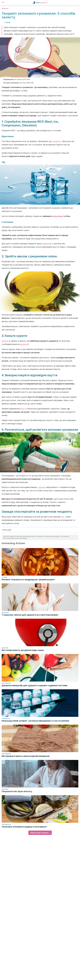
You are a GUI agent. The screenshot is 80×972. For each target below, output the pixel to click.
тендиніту (56, 141)
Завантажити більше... (40, 833)
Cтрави (4, 577)
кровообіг (24, 344)
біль (62, 517)
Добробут (5, 8)
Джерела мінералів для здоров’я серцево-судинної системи (34, 685)
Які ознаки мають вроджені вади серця (23, 650)
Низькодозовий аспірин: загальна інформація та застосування (35, 721)
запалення (58, 216)
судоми (41, 487)
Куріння (5, 341)
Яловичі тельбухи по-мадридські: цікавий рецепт (28, 579)
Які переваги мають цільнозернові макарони (25, 756)
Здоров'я (5, 612)
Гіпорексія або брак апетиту (17, 791)
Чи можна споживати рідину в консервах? (24, 826)
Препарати (6, 718)
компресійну (47, 244)
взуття (24, 409)
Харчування (6, 683)
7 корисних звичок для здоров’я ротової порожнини (30, 615)
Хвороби (5, 648)
